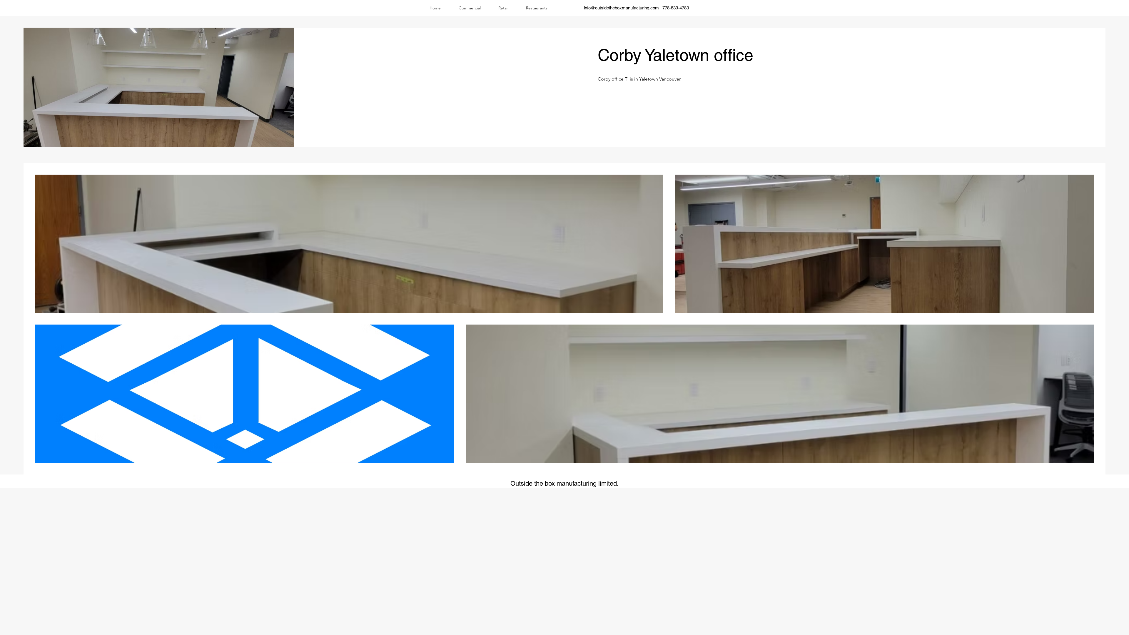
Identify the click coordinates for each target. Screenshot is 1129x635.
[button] (470, 8)
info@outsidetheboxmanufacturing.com (621, 7)
